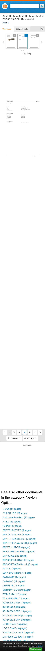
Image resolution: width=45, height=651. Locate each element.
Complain (31, 438)
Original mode (22, 29)
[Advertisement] (22, 75)
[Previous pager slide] (3, 42)
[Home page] (4, 6)
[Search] (42, 6)
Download (15, 438)
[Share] (42, 29)
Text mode (6, 29)
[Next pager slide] (41, 42)
